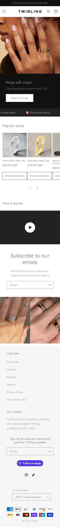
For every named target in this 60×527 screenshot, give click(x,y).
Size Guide (13, 361)
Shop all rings (19, 97)
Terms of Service (16, 399)
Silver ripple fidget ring (13, 160)
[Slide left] (22, 188)
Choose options (15, 175)
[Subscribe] (49, 285)
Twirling (34, 521)
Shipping (12, 377)
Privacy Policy (14, 392)
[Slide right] (37, 188)
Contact (11, 369)
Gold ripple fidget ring (38, 160)
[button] (4, 11)
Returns (11, 384)
